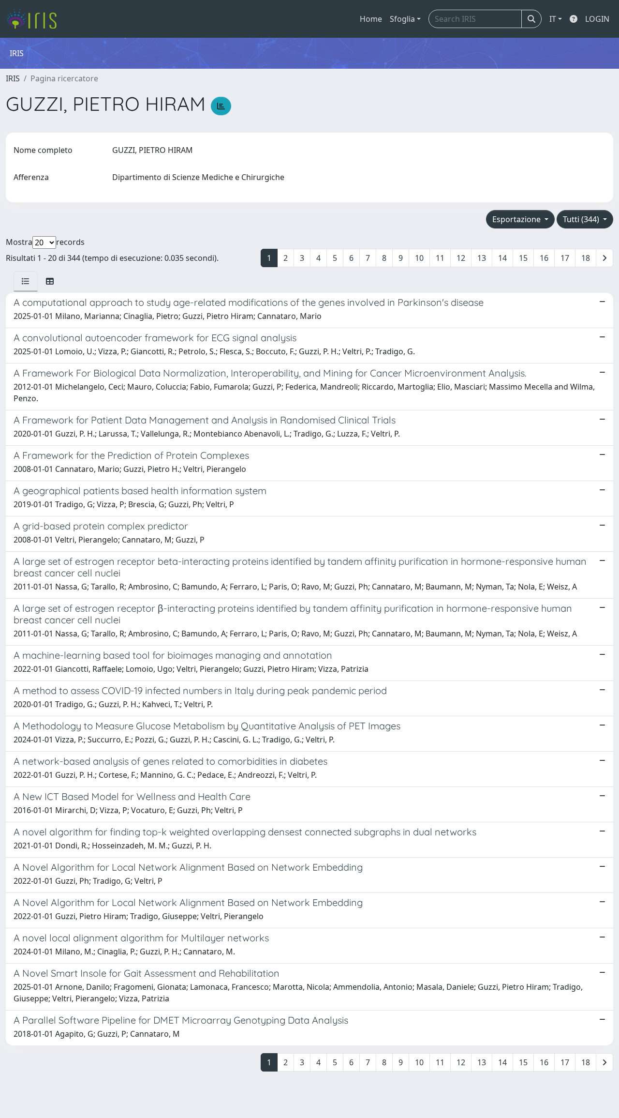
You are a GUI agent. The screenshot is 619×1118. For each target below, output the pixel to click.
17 (564, 258)
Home (371, 19)
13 (481, 258)
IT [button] (552, 19)
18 (585, 258)
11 (440, 258)
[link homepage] (35, 18)
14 (502, 258)
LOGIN (597, 19)
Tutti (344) (582, 219)
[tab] (26, 281)
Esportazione (517, 219)
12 (461, 258)
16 (544, 258)
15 (523, 258)
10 (419, 258)
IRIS (13, 78)
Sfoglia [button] (402, 19)
